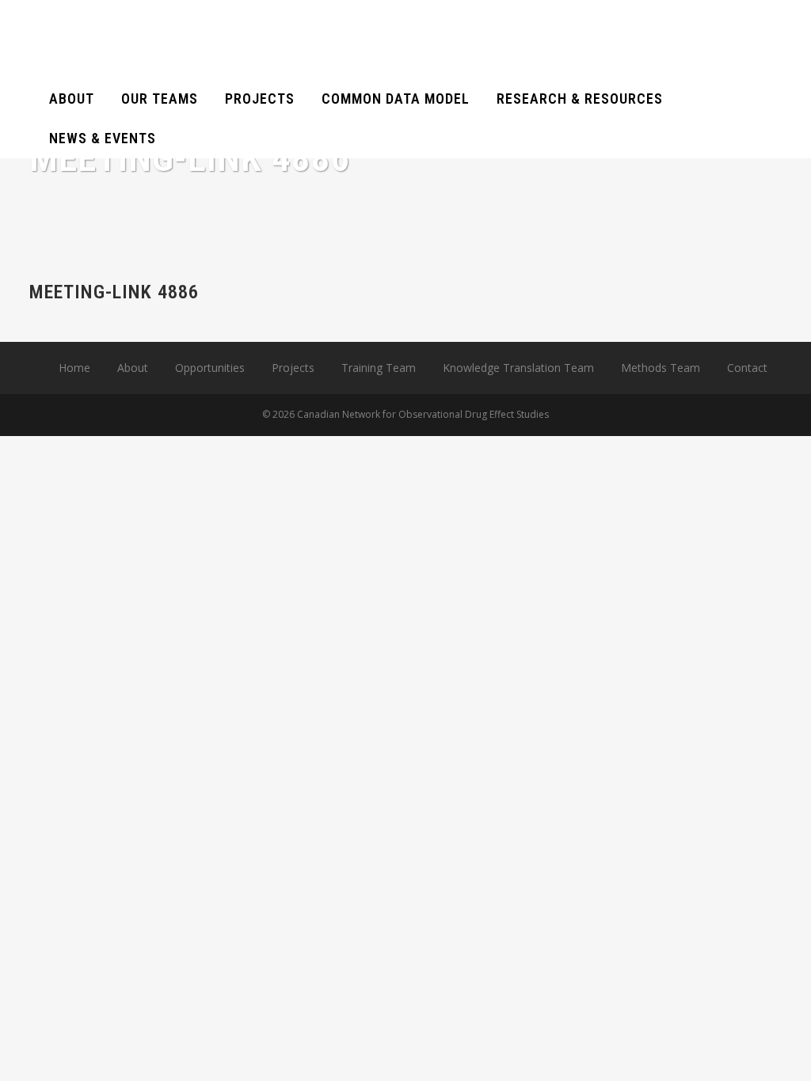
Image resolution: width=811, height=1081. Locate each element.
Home (74, 367)
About (132, 367)
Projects (293, 367)
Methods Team (660, 367)
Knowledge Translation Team (518, 367)
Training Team (378, 367)
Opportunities (210, 367)
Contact (747, 367)
